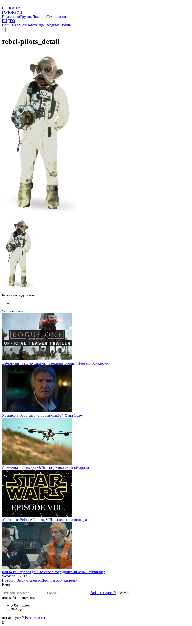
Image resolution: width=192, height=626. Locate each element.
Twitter (16, 610)
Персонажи (11, 17)
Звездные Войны (58, 25)
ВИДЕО (8, 21)
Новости (9, 580)
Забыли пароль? (103, 593)
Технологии (56, 17)
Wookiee (8, 576)
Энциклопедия (29, 580)
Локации (40, 17)
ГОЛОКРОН (12, 12)
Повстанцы (35, 25)
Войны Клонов (14, 25)
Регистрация (35, 618)
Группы (26, 17)
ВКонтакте (20, 605)
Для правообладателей (59, 580)
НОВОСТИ (11, 8)
